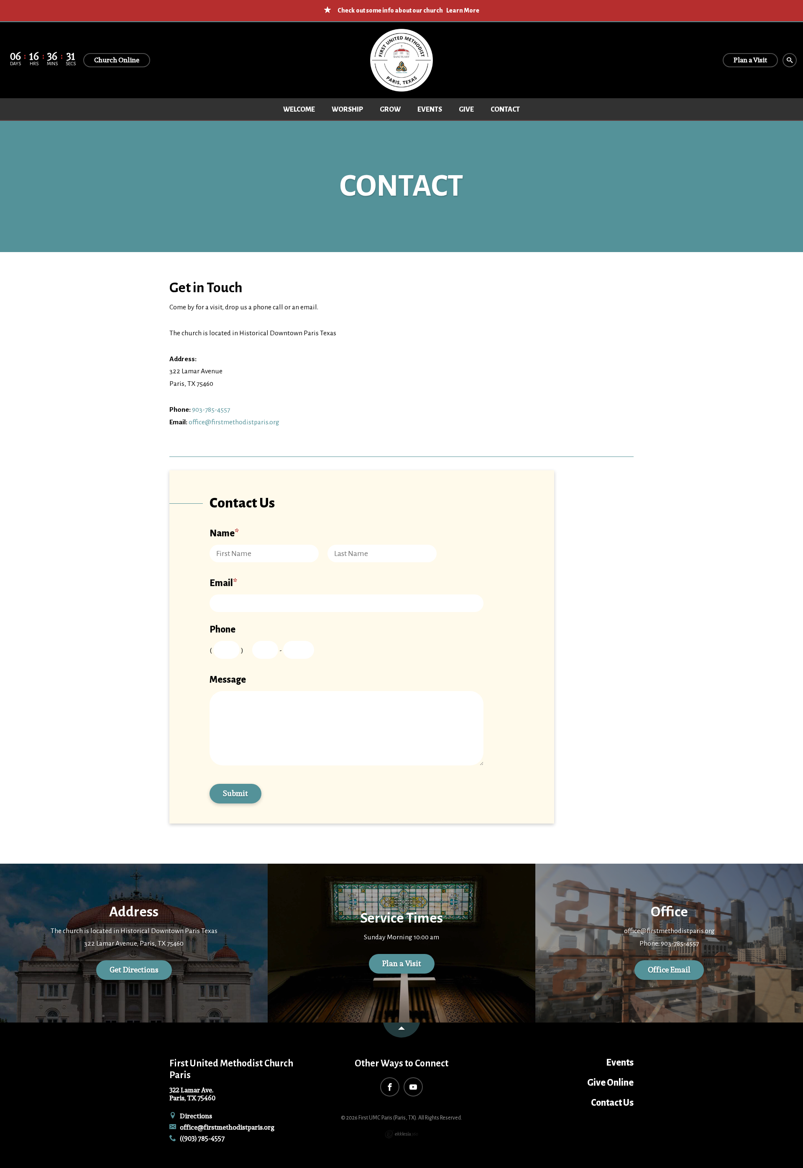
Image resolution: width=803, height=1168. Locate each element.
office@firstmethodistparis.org (234, 422)
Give (466, 109)
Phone (222, 630)
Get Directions (134, 970)
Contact (505, 109)
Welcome (299, 109)
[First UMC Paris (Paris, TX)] (401, 60)
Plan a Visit (401, 963)
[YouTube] (413, 1087)
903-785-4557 (211, 409)
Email (223, 583)
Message (228, 680)
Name (224, 533)
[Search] (790, 60)
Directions (195, 1116)
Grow (390, 109)
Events (429, 109)
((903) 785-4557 (202, 1138)
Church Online (116, 60)
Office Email (669, 970)
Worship (347, 109)
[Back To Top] (401, 1030)
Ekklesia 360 (401, 1134)
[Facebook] (389, 1087)
